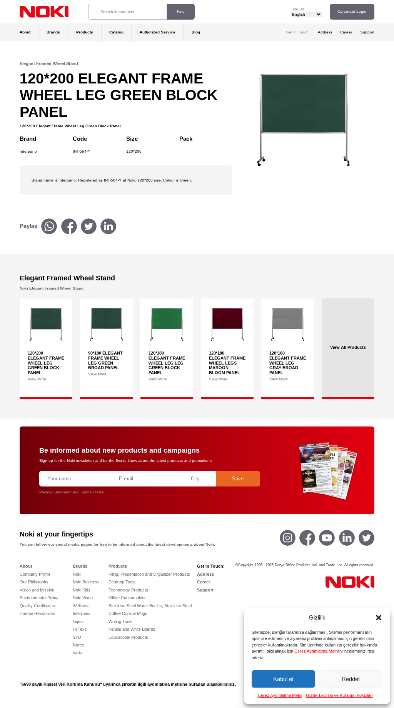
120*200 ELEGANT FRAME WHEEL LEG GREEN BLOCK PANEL (46, 363)
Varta (77, 652)
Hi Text (79, 629)
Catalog (116, 32)
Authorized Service (157, 32)
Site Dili (297, 9)
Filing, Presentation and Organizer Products (149, 574)
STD (77, 637)
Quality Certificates (37, 605)
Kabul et (283, 679)
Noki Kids (81, 590)
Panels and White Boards (132, 629)
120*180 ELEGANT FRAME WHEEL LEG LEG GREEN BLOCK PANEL (167, 363)
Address (325, 32)
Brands (53, 32)
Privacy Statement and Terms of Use (71, 492)
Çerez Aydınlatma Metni (316, 651)
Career (346, 32)
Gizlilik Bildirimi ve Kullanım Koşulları (339, 695)
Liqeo (78, 621)
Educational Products (128, 637)
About (25, 32)
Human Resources (37, 613)
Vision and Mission (37, 590)
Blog (196, 32)
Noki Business (86, 582)
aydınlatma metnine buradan (176, 684)
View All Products (348, 347)
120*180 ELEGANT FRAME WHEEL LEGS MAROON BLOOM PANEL (227, 363)
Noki (77, 574)
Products (84, 32)
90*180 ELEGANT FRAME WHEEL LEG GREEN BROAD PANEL (105, 360)
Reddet (351, 679)
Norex (78, 645)
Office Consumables (128, 597)
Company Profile (35, 574)
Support (367, 32)
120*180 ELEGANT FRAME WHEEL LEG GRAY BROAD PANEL (287, 363)
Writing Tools (120, 621)
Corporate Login (351, 11)
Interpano (81, 613)
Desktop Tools (122, 582)
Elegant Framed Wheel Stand (49, 63)
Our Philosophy (34, 582)
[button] (378, 617)
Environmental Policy (39, 597)
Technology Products (128, 590)
